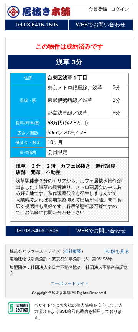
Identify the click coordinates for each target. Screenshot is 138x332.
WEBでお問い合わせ (100, 24)
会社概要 (72, 251)
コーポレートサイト (70, 283)
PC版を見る (116, 251)
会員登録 (98, 9)
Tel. (36, 24)
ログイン (120, 9)
